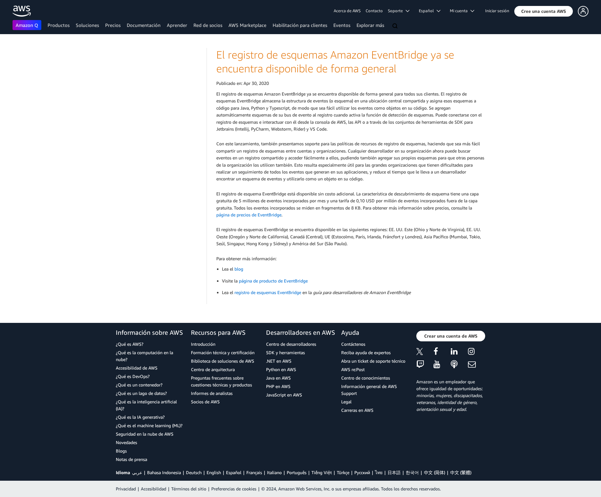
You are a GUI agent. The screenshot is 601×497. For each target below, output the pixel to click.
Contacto (374, 10)
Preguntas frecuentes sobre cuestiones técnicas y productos (221, 381)
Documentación (144, 25)
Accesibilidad (153, 488)
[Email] (476, 364)
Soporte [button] (397, 10)
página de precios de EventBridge (248, 214)
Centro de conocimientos (365, 378)
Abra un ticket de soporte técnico (373, 361)
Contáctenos (353, 344)
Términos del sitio (188, 488)
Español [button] (428, 10)
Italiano (274, 472)
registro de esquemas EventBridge (267, 292)
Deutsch (194, 472)
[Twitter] (425, 352)
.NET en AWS (278, 361)
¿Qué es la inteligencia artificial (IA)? (146, 405)
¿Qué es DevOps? (133, 376)
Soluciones (87, 25)
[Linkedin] (459, 352)
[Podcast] (459, 364)
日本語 (394, 472)
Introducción (203, 344)
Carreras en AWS (357, 410)
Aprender (177, 25)
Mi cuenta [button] (460, 10)
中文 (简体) (434, 472)
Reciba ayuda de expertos (366, 352)
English (214, 472)
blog (238, 269)
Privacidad (126, 488)
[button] (543, 11)
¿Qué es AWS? (129, 344)
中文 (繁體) (460, 472)
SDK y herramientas (285, 352)
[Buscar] (395, 26)
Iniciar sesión (497, 10)
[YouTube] (442, 364)
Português (296, 472)
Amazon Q (27, 25)
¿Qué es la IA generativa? (140, 417)
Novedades (126, 442)
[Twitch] (425, 364)
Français (254, 472)
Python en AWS (281, 369)
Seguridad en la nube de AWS (144, 434)
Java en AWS (278, 378)
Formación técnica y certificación (222, 352)
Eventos (341, 25)
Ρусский (362, 472)
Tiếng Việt (321, 472)
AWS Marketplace (247, 25)
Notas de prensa (131, 459)
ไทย (379, 472)
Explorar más (370, 25)
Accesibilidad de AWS (136, 367)
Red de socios (207, 25)
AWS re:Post (353, 369)
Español (233, 472)
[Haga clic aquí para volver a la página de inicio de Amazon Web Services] (22, 11)
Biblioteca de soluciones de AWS (222, 361)
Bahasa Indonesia (164, 472)
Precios (113, 25)
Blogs (121, 450)
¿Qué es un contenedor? (139, 384)
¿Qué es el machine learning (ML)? (149, 425)
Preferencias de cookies (233, 488)
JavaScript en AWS (284, 394)
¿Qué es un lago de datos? (141, 393)
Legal (346, 401)
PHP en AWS (278, 386)
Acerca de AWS (347, 10)
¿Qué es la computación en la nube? (144, 356)
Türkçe (343, 472)
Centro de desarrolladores (291, 344)
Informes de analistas (212, 393)
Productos (58, 25)
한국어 (412, 472)
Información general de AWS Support (369, 390)
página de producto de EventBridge (273, 280)
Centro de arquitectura (213, 369)
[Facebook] (442, 352)
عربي (137, 472)
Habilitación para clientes (300, 25)
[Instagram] (476, 352)
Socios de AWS (205, 401)
